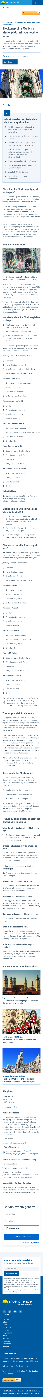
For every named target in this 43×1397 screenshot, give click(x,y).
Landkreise (7, 1344)
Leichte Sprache (9, 1366)
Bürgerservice (8, 1333)
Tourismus (7, 1327)
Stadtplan (6, 1319)
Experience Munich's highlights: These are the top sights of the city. (20, 1001)
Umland (6, 1346)
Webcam (6, 1338)
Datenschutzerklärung (10, 1292)
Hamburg (35, 1371)
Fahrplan (6, 1322)
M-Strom (6, 1330)
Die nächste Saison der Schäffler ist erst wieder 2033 (19, 1041)
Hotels (5, 1335)
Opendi (10, 1373)
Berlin (28, 1371)
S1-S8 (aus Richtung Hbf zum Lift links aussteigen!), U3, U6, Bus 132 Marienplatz (22, 1152)
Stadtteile (6, 1341)
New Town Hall (27, 277)
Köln (4, 1373)
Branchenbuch (31, 12)
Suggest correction (10, 1107)
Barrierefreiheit (22, 1366)
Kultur (5, 1325)
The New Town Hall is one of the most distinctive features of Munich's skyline (19, 1080)
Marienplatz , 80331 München (17, 56)
